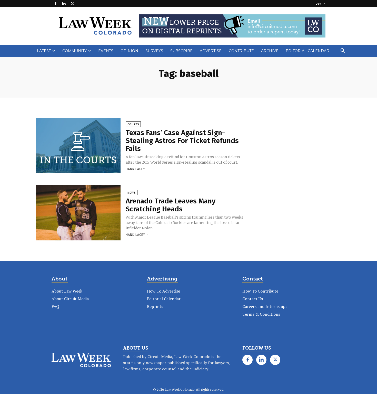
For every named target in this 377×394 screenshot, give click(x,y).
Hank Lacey (135, 169)
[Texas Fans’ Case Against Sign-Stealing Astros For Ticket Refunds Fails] (78, 148)
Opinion (129, 51)
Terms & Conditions (261, 314)
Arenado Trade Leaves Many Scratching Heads (170, 205)
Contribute (241, 51)
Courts (133, 124)
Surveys (154, 51)
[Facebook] (55, 3)
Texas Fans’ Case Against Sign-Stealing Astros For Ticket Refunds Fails (182, 140)
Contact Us (252, 299)
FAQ (55, 306)
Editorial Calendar (307, 51)
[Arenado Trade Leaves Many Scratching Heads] (78, 215)
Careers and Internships (264, 306)
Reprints (155, 306)
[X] (72, 3)
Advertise (211, 51)
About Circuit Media (70, 299)
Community (74, 51)
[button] (342, 51)
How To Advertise (163, 291)
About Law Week (67, 291)
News (131, 192)
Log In (320, 3)
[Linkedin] (64, 3)
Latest (44, 51)
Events (105, 51)
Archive (270, 51)
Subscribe (181, 51)
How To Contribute (260, 291)
